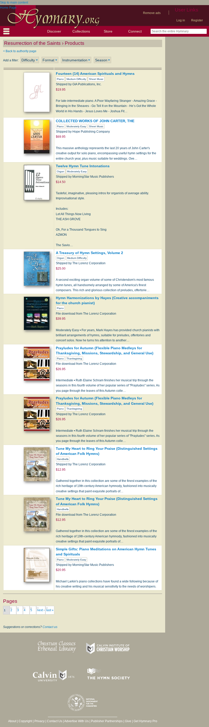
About (12, 721)
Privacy (39, 721)
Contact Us (54, 721)
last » (50, 610)
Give (128, 721)
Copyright (25, 721)
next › (41, 610)
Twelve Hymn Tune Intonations (83, 166)
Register (197, 20)
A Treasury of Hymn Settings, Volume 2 (89, 253)
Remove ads (152, 13)
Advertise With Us (76, 721)
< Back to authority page (19, 51)
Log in (180, 20)
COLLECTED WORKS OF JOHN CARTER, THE (95, 121)
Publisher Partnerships (107, 721)
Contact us (50, 627)
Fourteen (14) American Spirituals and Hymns (95, 74)
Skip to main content (14, 2)
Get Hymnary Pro (145, 721)
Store (108, 31)
